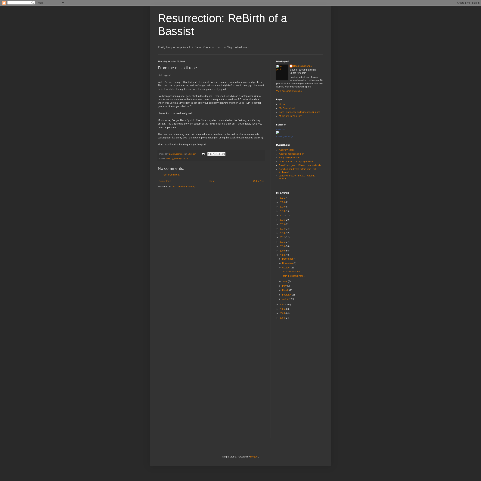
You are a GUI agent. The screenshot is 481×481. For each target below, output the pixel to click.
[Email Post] (203, 154)
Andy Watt (281, 129)
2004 (282, 318)
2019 (282, 206)
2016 (282, 220)
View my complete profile (289, 91)
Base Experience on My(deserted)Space (299, 112)
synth (185, 158)
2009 (282, 250)
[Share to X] (216, 154)
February (287, 294)
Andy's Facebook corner (291, 154)
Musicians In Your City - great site (296, 161)
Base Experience (302, 66)
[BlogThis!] (213, 154)
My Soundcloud (287, 108)
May (284, 286)
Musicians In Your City (290, 116)
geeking (178, 158)
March (285, 290)
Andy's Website (287, 150)
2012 (282, 237)
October (286, 267)
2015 (282, 224)
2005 (282, 313)
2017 (282, 215)
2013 (282, 233)
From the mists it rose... (293, 276)
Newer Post (165, 181)
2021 (282, 198)
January (286, 299)
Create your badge (284, 136)
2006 (282, 309)
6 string (169, 158)
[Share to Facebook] (220, 154)
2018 (282, 211)
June (285, 281)
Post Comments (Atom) (183, 186)
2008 (282, 255)
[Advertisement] (299, 381)
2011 (282, 242)
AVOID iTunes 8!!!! (291, 271)
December (287, 259)
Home (212, 181)
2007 (282, 304)
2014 (282, 228)
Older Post (258, 181)
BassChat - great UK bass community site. (300, 165)
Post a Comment (171, 174)
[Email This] (209, 154)
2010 (282, 246)
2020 (282, 202)
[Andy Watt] (277, 133)
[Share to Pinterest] (223, 154)
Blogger (254, 456)
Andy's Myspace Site (289, 157)
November (287, 263)
